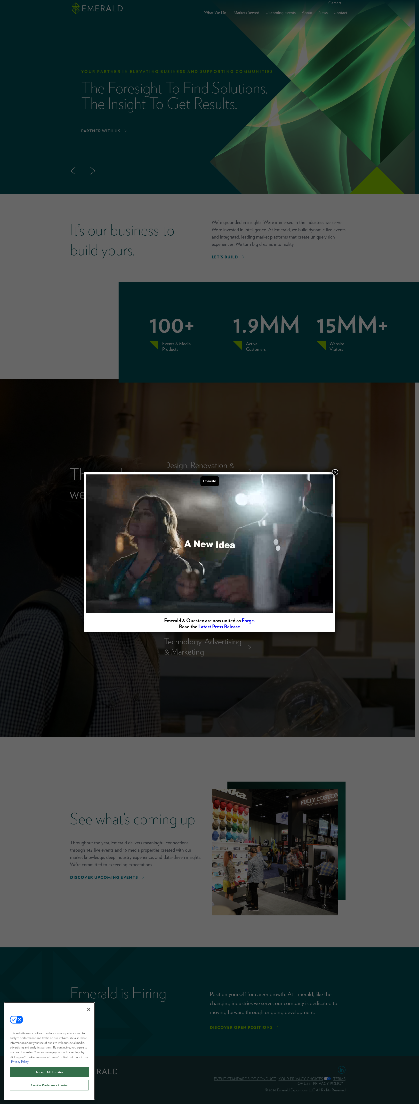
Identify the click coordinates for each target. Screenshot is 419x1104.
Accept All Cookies (49, 1072)
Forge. (248, 620)
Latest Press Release (219, 627)
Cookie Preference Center (49, 1085)
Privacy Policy (20, 1062)
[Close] (88, 1009)
